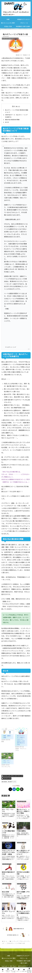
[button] (21, 789)
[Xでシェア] (10, 789)
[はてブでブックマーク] (14, 789)
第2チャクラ (13, 781)
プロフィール (23, 958)
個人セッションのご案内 (8, 958)
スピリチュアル (7, 778)
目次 (13, 106)
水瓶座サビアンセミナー (23, 955)
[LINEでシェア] (18, 789)
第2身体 (5, 781)
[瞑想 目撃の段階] (7, 731)
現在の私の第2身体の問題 (12, 119)
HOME (8, 955)
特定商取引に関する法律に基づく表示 (23, 962)
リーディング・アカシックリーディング (13, 775)
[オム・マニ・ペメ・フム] (7, 756)
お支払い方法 (8, 961)
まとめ (7, 122)
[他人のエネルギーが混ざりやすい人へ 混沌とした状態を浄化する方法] (21, 731)
